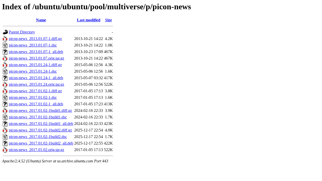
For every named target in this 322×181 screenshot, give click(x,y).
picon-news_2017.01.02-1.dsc (33, 97)
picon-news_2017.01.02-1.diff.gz (35, 91)
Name (41, 20)
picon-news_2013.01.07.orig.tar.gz (36, 58)
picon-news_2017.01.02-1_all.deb (36, 104)
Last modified (88, 20)
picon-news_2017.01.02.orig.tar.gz (36, 150)
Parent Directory (22, 32)
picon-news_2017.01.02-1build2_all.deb (41, 143)
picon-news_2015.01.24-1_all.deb (36, 78)
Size (108, 20)
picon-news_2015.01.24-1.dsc (33, 71)
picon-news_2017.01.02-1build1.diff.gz (40, 110)
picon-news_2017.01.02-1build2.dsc (38, 136)
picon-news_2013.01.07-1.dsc (33, 45)
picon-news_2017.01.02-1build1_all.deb (41, 123)
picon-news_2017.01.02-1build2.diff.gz (40, 130)
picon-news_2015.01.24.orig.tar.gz (36, 84)
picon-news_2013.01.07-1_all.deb (36, 52)
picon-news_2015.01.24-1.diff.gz (35, 65)
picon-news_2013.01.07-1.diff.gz (35, 38)
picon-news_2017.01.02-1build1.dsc (38, 117)
